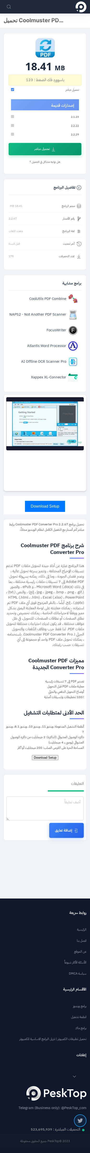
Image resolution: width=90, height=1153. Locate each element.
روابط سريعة (77, 912)
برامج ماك (80, 1028)
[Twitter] (80, 1120)
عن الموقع (80, 951)
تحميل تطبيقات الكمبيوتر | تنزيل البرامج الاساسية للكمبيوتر (52, 1039)
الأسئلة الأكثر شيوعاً (75, 962)
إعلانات (81, 1055)
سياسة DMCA (77, 973)
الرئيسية (81, 929)
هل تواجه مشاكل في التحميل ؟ (45, 162)
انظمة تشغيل (78, 1017)
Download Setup (45, 506)
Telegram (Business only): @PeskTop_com (52, 1108)
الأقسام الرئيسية (74, 989)
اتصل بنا (81, 940)
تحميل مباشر (42, 149)
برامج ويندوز (79, 1006)
